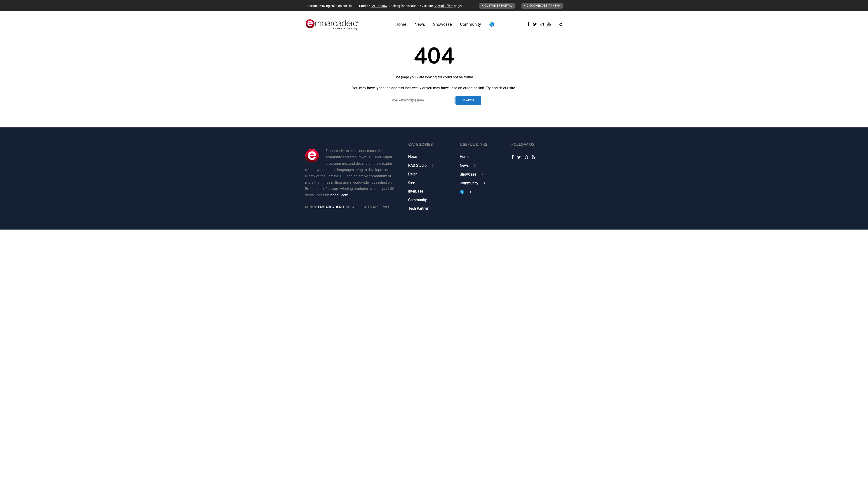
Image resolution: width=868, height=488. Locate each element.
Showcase (442, 24)
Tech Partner (418, 208)
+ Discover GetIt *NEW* (542, 5)
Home (400, 24)
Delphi (413, 174)
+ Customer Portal (497, 5)
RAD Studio (417, 165)
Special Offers (443, 6)
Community (470, 24)
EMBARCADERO (331, 207)
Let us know (378, 6)
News (420, 24)
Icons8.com (339, 195)
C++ (411, 183)
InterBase (415, 191)
